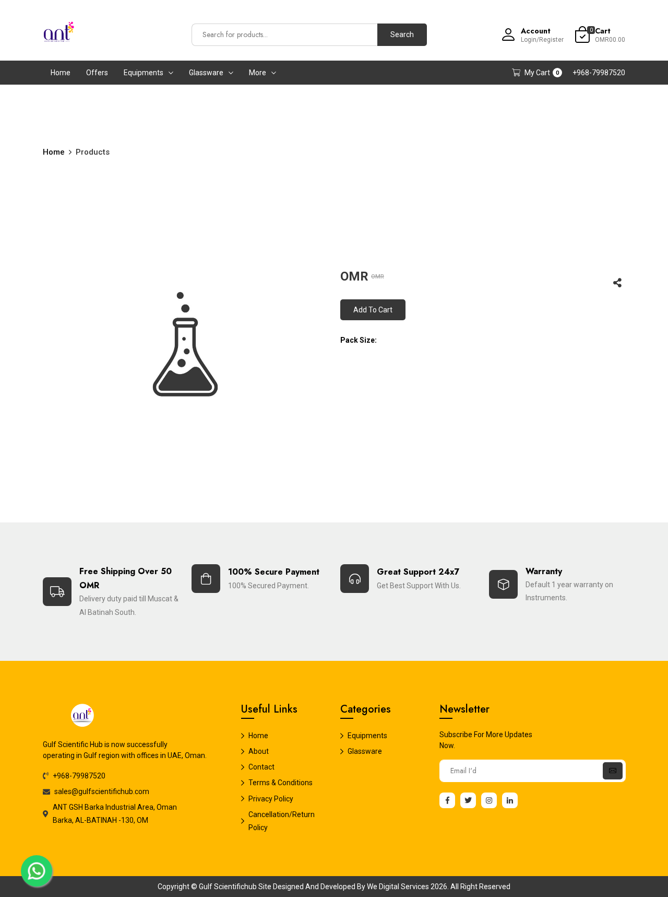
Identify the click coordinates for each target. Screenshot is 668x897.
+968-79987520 (598, 72)
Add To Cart (372, 310)
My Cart (541, 72)
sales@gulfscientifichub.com (101, 791)
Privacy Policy (270, 799)
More (257, 72)
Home (60, 72)
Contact (261, 767)
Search (402, 34)
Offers (97, 72)
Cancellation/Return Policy (281, 821)
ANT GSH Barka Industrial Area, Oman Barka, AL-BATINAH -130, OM (115, 813)
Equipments (143, 72)
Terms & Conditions (280, 782)
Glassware (206, 72)
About (258, 751)
